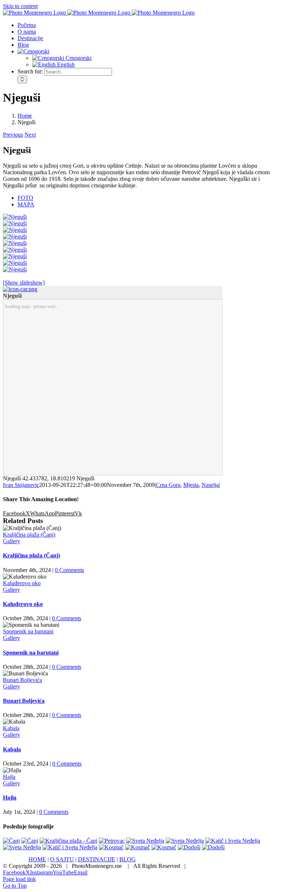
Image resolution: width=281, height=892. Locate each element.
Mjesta (191, 485)
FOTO (25, 198)
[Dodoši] (189, 847)
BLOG (127, 859)
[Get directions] (20, 289)
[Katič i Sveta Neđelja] (232, 841)
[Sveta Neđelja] (145, 841)
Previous (13, 134)
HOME (37, 859)
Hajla (9, 777)
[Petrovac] (112, 841)
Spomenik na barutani (28, 631)
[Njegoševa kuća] (15, 256)
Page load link (19, 879)
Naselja (210, 485)
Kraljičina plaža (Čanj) (29, 534)
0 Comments (69, 570)
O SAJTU (62, 859)
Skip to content (20, 6)
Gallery (11, 541)
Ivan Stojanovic (21, 485)
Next (30, 134)
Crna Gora (168, 485)
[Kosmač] (111, 847)
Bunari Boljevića (22, 680)
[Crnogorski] (33, 51)
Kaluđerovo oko (22, 583)
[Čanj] (11, 841)
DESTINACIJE (96, 859)
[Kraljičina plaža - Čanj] (68, 841)
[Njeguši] (15, 217)
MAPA (26, 204)
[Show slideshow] (24, 282)
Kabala (11, 728)
